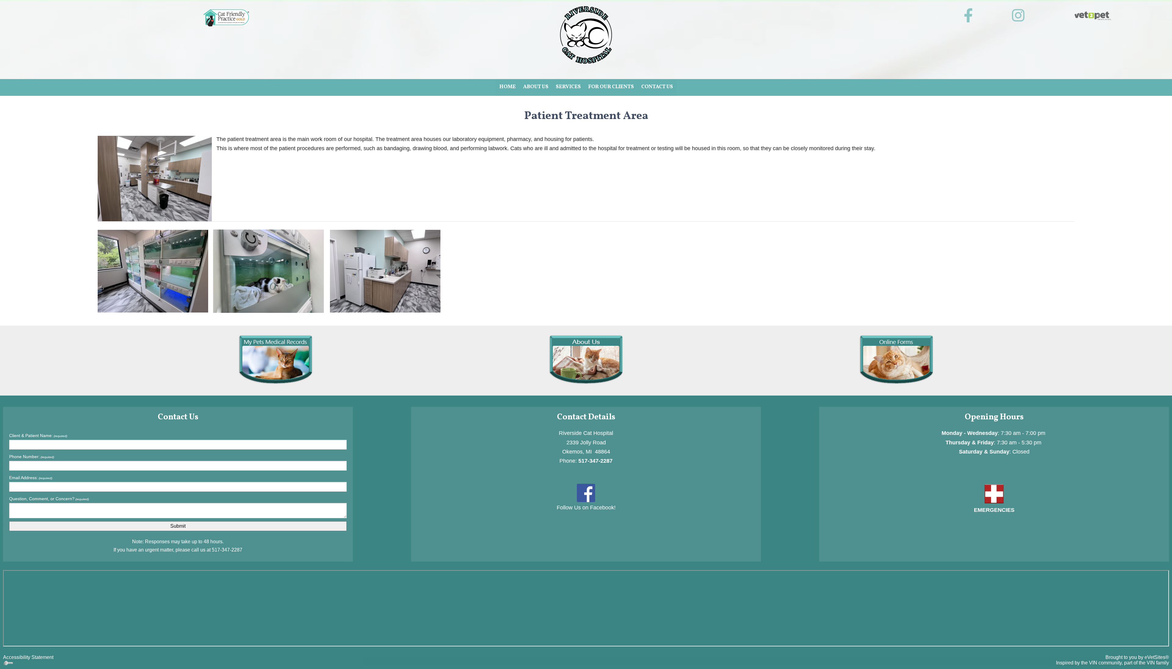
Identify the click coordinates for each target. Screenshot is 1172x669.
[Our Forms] (896, 359)
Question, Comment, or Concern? (49, 498)
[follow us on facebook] (968, 15)
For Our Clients (611, 86)
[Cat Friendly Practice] (226, 18)
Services (568, 86)
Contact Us (657, 86)
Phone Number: (31, 456)
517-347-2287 (227, 549)
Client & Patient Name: (38, 435)
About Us (535, 86)
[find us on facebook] (586, 492)
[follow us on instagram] (1018, 15)
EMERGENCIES (994, 510)
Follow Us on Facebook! (586, 507)
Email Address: (30, 477)
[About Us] (586, 359)
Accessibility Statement (28, 657)
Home (507, 86)
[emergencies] (994, 493)
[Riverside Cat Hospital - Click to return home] (586, 34)
